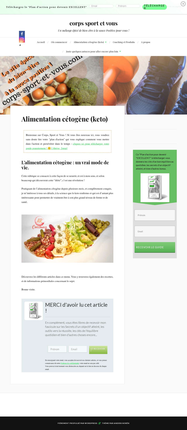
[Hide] (20, 45)
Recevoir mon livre (72, 243)
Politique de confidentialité (63, 259)
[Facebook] (22, 34)
